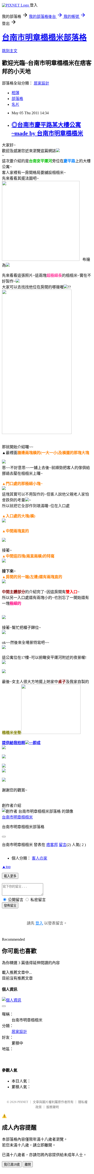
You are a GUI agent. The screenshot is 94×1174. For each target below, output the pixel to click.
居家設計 (41, 83)
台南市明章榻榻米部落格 (44, 37)
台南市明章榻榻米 (17, 817)
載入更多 (10, 876)
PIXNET (22, 1102)
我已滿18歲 (12, 1164)
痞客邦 (52, 845)
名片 (15, 104)
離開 (28, 1164)
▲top (6, 867)
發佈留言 (10, 905)
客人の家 (39, 858)
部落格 (17, 99)
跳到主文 (9, 51)
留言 (63, 845)
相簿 (15, 93)
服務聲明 (52, 1107)
